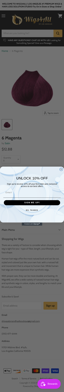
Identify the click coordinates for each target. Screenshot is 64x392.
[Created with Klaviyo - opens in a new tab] (32, 224)
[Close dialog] (61, 169)
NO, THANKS (32, 210)
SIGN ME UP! (32, 202)
